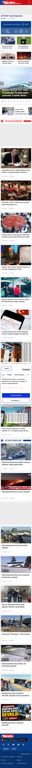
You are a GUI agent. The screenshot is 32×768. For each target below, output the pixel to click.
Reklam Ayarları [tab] (20, 374)
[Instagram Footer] (18, 744)
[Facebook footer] (3, 744)
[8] (23, 101)
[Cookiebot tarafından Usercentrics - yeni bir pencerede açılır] (22, 370)
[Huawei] (23, 739)
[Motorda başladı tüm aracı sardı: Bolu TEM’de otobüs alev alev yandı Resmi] (24, 56)
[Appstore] (5, 739)
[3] (8, 101)
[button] (2, 83)
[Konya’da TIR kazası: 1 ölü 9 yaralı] (16, 623)
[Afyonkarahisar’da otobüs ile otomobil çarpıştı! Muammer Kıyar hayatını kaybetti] (16, 653)
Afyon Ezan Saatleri (8, 31)
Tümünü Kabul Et (16, 395)
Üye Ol (14, 748)
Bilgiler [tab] (9, 374)
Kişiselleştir (15, 400)
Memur (19, 760)
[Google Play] (14, 739)
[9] (26, 101)
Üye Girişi (5, 748)
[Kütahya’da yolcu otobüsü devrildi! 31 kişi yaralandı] (16, 712)
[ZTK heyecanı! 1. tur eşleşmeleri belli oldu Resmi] (24, 40)
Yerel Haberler (21, 763)
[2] (5, 101)
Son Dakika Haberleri (8, 757)
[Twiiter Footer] (8, 744)
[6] (17, 101)
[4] (11, 101)
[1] (2, 101)
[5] (14, 101)
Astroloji (20, 757)
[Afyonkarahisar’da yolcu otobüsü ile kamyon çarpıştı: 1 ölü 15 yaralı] (16, 564)
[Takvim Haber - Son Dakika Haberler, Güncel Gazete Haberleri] (7, 736)
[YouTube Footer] (13, 744)
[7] (20, 101)
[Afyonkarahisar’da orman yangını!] (16, 481)
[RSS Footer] (23, 744)
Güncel (3, 760)
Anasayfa (3, 18)
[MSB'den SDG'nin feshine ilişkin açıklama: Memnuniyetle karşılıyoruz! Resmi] (8, 56)
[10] (29, 101)
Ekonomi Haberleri (7, 763)
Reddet (6, 368)
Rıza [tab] (3, 374)
